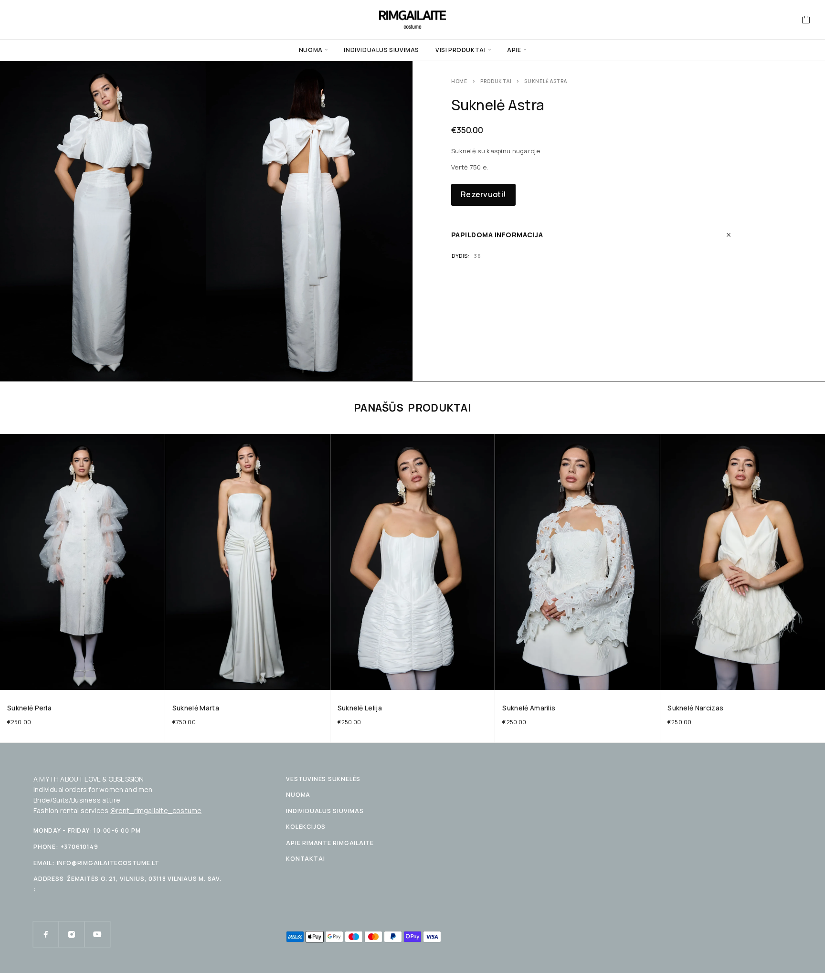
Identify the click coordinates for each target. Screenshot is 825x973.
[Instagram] (72, 934)
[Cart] (806, 20)
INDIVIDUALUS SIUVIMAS (381, 49)
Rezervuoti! (483, 194)
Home (459, 81)
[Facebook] (46, 934)
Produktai (495, 81)
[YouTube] (97, 934)
